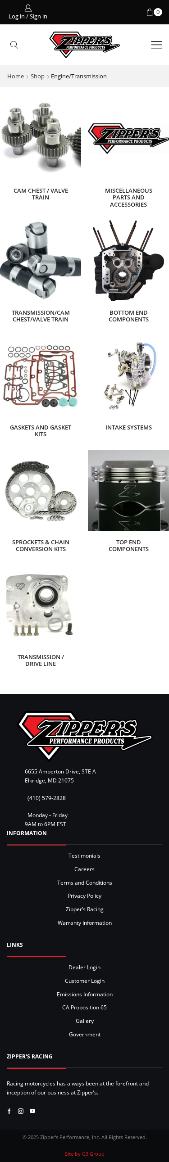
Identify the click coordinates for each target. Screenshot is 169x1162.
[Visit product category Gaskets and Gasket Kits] (40, 375)
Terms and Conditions (84, 882)
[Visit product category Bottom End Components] (128, 260)
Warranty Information (85, 922)
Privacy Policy (84, 895)
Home (15, 76)
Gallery (85, 1020)
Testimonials (84, 855)
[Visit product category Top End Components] (128, 490)
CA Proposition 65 (84, 1007)
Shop (38, 76)
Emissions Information (85, 994)
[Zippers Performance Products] (84, 737)
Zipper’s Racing (85, 909)
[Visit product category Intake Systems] (128, 375)
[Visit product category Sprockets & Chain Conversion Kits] (40, 490)
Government (84, 1034)
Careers (84, 869)
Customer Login (85, 980)
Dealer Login (84, 967)
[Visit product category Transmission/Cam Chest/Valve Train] (40, 260)
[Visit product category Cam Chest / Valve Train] (40, 138)
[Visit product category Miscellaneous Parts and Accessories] (128, 138)
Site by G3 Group (85, 1153)
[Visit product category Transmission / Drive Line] (40, 605)
